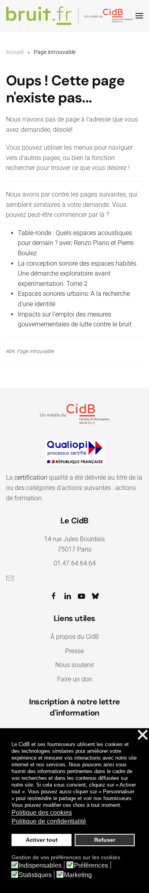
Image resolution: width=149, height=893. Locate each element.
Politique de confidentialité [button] (49, 821)
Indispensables (40, 865)
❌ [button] (142, 735)
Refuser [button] (104, 840)
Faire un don (74, 679)
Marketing (78, 875)
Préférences (91, 865)
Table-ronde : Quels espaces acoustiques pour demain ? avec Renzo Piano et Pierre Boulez (76, 243)
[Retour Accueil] (70, 16)
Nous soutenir (74, 665)
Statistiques (35, 875)
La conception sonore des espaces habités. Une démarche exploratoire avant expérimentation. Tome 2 (78, 273)
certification (30, 477)
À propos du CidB (74, 636)
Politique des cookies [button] (42, 812)
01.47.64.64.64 (75, 563)
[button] (139, 16)
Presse (74, 651)
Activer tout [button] (42, 840)
